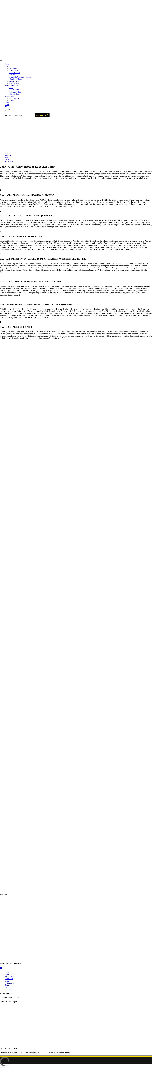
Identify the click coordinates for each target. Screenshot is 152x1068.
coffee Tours (14, 81)
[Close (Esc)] (1, 1065)
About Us (8, 107)
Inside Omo (9, 96)
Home (7, 64)
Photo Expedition (11, 85)
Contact (8, 109)
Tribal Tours (14, 71)
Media (7, 105)
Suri (11, 88)
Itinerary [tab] (8, 155)
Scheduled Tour (15, 92)
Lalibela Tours (15, 73)
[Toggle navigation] (1, 60)
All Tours (13, 68)
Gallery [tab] (7, 159)
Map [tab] (6, 157)
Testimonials (9, 983)
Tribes (12, 100)
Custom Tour (14, 83)
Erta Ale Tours (15, 75)
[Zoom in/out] (8, 1065)
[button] (6, 112)
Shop (7, 985)
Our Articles (14, 98)
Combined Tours (16, 79)
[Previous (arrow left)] (1, 1067)
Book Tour (9, 162)
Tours (7, 66)
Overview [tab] (8, 153)
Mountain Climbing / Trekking (21, 77)
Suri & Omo (14, 90)
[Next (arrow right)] (3, 1067)
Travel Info (9, 103)
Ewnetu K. (43, 1052)
